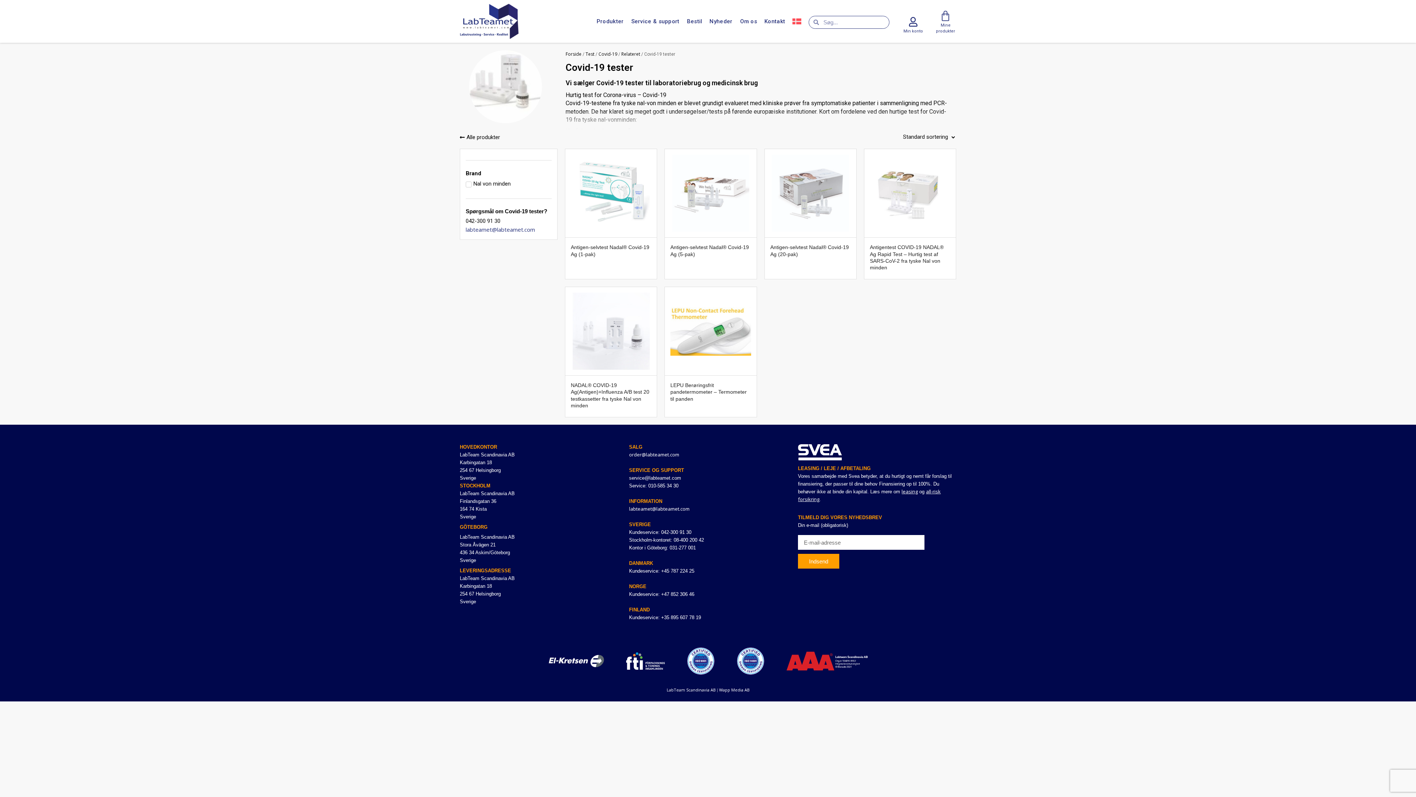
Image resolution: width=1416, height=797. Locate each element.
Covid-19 (607, 54)
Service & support (655, 21)
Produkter (610, 21)
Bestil (694, 21)
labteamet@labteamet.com (500, 229)
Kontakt (774, 21)
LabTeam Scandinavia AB (691, 690)
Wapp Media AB (734, 690)
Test (590, 54)
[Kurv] (945, 16)
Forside (574, 54)
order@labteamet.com (654, 454)
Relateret (630, 54)
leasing (910, 491)
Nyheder (720, 21)
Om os (748, 21)
